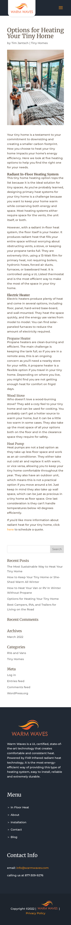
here (10, 529)
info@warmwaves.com (32, 868)
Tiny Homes (39, 43)
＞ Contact (14, 829)
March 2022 (15, 637)
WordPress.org (17, 693)
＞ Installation (16, 822)
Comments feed (18, 687)
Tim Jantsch (20, 43)
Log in (11, 675)
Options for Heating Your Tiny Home (33, 599)
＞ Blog (12, 837)
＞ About (13, 815)
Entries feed (15, 681)
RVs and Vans (16, 653)
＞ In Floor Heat (18, 807)
